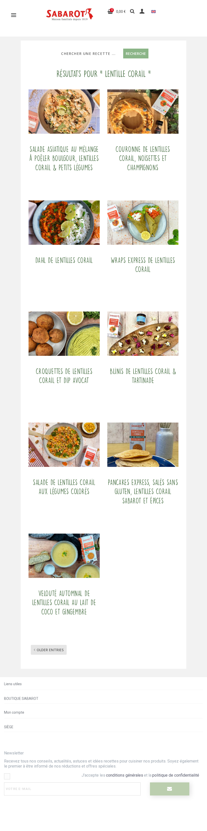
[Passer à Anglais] (153, 11)
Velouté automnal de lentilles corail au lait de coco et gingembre (64, 603)
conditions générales (124, 775)
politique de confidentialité (175, 775)
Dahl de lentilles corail (64, 260)
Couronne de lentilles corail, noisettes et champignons (143, 158)
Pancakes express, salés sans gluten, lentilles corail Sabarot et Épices (143, 491)
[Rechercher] (132, 11)
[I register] (169, 788)
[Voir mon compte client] (142, 11)
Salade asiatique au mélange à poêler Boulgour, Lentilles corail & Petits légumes (64, 158)
